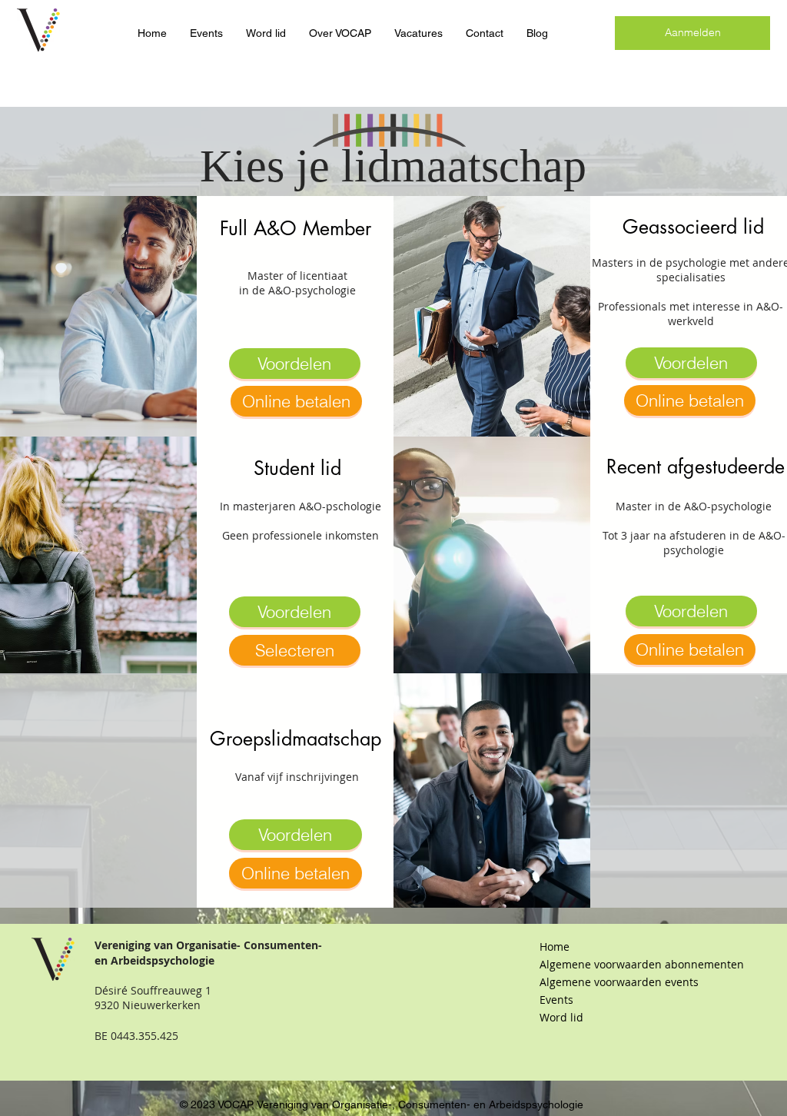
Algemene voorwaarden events (619, 982)
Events (556, 999)
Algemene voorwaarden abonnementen (621, 964)
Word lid (561, 1017)
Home (554, 946)
